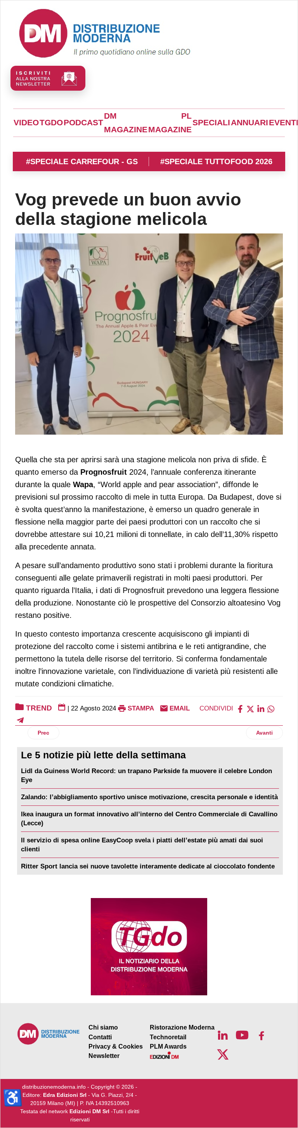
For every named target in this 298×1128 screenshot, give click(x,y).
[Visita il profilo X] (223, 1054)
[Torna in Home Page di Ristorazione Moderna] (49, 1034)
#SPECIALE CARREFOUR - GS (82, 161)
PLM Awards (168, 1046)
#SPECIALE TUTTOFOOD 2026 (216, 161)
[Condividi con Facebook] (240, 708)
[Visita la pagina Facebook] (261, 1035)
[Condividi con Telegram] (20, 719)
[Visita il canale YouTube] (242, 1035)
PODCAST (83, 122)
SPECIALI (211, 122)
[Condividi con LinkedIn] (261, 708)
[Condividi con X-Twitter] (250, 708)
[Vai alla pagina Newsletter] (47, 78)
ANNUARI (249, 122)
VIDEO (26, 122)
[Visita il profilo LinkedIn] (223, 1035)
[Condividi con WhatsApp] (271, 708)
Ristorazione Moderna (182, 1027)
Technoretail (168, 1037)
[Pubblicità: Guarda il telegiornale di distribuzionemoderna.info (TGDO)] (149, 946)
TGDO (51, 122)
